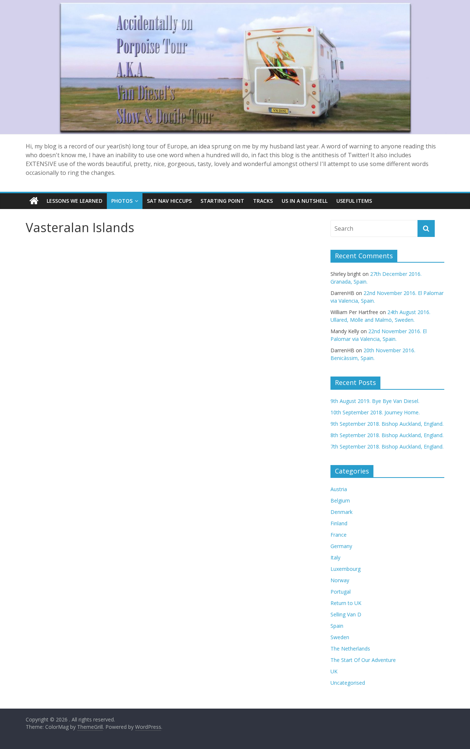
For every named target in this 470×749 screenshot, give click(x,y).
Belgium (340, 500)
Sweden (339, 637)
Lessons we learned (74, 200)
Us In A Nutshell (305, 200)
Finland (338, 523)
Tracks (263, 200)
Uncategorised (347, 682)
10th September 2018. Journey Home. (375, 412)
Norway (339, 580)
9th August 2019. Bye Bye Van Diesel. (374, 400)
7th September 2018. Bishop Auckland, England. (387, 446)
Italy (335, 557)
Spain (336, 625)
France (338, 534)
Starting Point (222, 200)
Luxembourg (345, 568)
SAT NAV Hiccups (169, 200)
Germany (341, 546)
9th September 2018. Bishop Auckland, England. (387, 423)
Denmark (341, 511)
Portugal (340, 591)
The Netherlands (350, 648)
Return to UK (345, 602)
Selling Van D (345, 614)
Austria (338, 489)
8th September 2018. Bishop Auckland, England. (387, 435)
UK (333, 671)
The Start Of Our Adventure (363, 659)
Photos (122, 200)
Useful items (354, 200)
